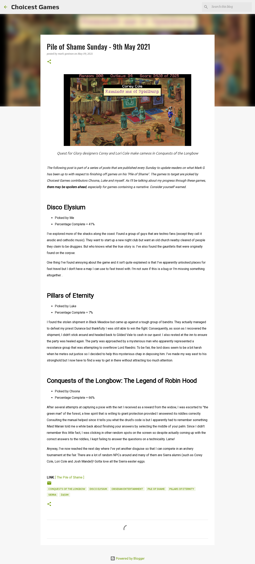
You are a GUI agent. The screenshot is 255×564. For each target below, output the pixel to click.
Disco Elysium (98, 489)
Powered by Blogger (130, 558)
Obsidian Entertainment (127, 489)
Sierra (52, 494)
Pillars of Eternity (181, 489)
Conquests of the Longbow (66, 489)
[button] (49, 62)
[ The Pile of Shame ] (69, 477)
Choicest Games (35, 7)
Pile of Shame (156, 489)
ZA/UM (65, 494)
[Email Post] (49, 484)
